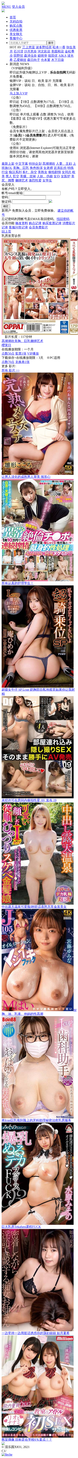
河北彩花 (44, 51)
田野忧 (18, 55)
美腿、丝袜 (28, 176)
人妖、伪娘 (45, 176)
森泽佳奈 (30, 55)
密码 (5, 197)
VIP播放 (33, 353)
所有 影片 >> (11, 370)
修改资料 (21, 223)
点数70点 (8, 362)
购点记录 (35, 223)
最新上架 (8, 163)
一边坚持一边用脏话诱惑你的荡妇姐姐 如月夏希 (36, 1333)
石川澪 (18, 51)
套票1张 (20, 353)
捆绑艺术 (21, 180)
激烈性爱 (35, 180)
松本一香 (59, 47)
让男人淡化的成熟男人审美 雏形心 (26, 476)
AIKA (62, 55)
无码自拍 (16, 21)
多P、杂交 (29, 172)
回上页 (6, 231)
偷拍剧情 (54, 172)
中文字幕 (21, 163)
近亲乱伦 (60, 168)
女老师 (48, 168)
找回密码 (63, 219)
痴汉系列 (15, 172)
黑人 (9, 176)
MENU (6, 6)
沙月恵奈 (30, 51)
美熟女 (42, 172)
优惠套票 (16, 30)
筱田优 (53, 55)
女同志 (66, 172)
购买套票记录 (52, 223)
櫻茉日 (6, 345)
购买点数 (16, 25)
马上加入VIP (19, 93)
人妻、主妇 (64, 163)
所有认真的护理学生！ (18, 583)
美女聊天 (16, 34)
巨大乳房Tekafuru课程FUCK (21, 1226)
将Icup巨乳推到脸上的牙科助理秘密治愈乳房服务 (36, 1120)
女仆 (57, 176)
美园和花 (57, 51)
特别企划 (35, 163)
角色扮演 (36, 168)
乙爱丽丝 (20, 59)
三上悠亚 (28, 47)
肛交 (16, 176)
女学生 (47, 180)
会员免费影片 (38, 227)
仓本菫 (45, 59)
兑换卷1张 (22, 362)
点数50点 (8, 353)
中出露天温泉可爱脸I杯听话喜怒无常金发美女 (34, 906)
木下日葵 (57, 59)
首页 (13, 17)
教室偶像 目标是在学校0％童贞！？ (27, 1439)
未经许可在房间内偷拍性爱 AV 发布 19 (29, 800)
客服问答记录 (18, 227)
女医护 (65, 176)
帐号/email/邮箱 (12, 193)
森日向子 (33, 59)
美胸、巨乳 (21, 168)
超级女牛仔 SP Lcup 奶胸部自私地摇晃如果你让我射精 (38, 691)
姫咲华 (42, 55)
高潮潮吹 (48, 163)
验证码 (6, 201)
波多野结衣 (44, 47)
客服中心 (16, 38)
